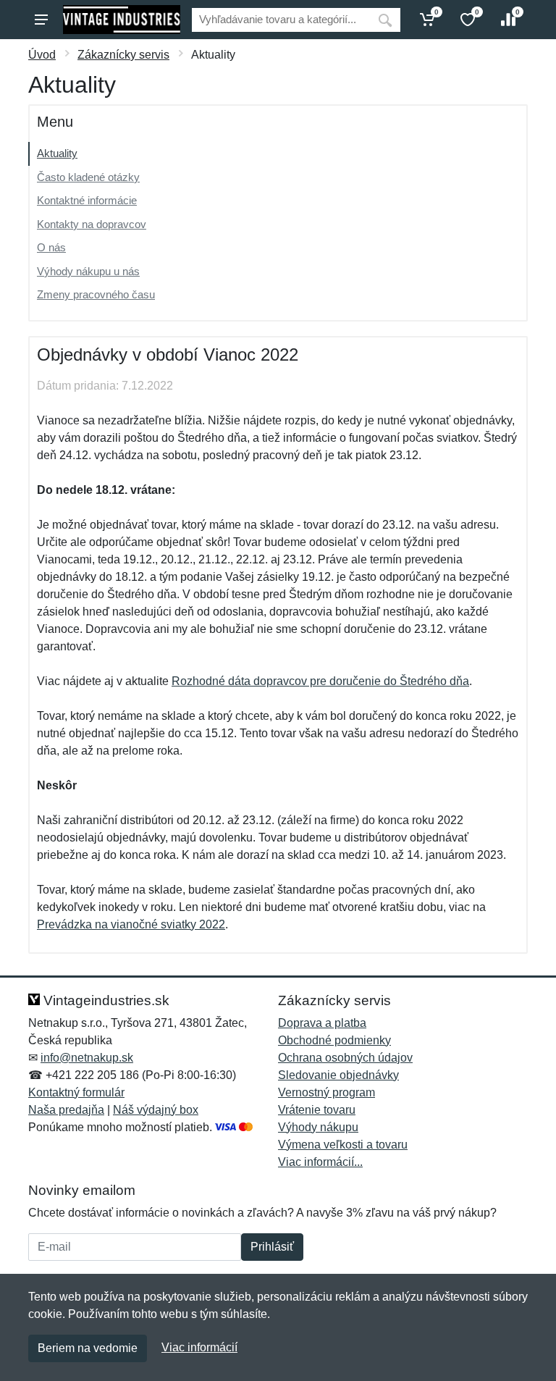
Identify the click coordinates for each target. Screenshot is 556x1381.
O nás (51, 247)
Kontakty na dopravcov (91, 224)
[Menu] (41, 20)
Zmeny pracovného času (96, 294)
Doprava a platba (322, 1023)
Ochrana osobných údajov (345, 1058)
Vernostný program (326, 1092)
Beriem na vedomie (88, 1348)
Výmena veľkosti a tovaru (343, 1144)
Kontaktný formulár (76, 1092)
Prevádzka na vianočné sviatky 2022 (131, 924)
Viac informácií (199, 1347)
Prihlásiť (272, 1247)
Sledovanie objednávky (338, 1075)
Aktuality (57, 153)
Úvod (42, 55)
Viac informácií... (320, 1162)
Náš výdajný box (155, 1110)
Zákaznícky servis (123, 55)
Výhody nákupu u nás (88, 271)
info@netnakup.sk (87, 1058)
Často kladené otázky (88, 177)
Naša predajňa (66, 1110)
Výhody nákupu (318, 1127)
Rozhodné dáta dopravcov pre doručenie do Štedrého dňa (320, 681)
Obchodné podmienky (334, 1040)
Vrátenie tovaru (316, 1110)
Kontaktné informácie (87, 200)
